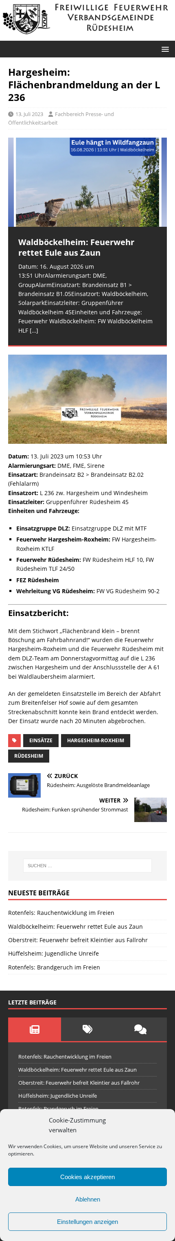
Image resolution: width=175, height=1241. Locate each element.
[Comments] (140, 1029)
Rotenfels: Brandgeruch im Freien (54, 967)
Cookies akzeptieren (87, 1176)
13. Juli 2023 (29, 114)
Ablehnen (87, 1199)
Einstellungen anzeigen (87, 1221)
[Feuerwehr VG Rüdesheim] (87, 35)
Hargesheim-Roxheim (95, 740)
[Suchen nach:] (87, 866)
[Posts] (34, 1029)
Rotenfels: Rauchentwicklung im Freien (61, 912)
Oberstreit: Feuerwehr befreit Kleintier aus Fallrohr (78, 940)
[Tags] (87, 1029)
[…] (34, 330)
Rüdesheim (28, 755)
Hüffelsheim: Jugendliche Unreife (53, 953)
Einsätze (40, 740)
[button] (164, 49)
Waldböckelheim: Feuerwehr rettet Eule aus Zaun (75, 926)
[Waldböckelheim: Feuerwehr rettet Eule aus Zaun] (87, 182)
